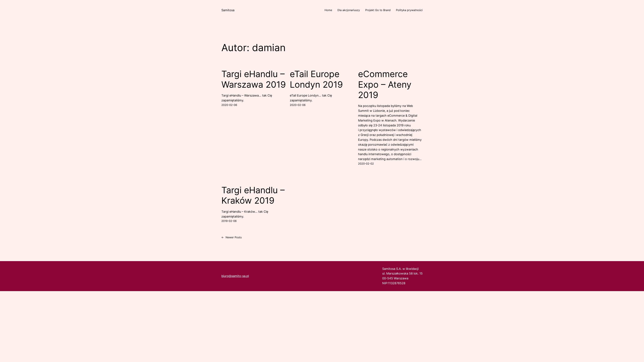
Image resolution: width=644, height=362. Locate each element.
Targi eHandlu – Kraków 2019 (253, 195)
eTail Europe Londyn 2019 (316, 79)
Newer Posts (231, 237)
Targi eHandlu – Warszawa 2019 (253, 79)
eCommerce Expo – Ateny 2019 (384, 84)
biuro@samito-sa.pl (235, 276)
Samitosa (227, 10)
